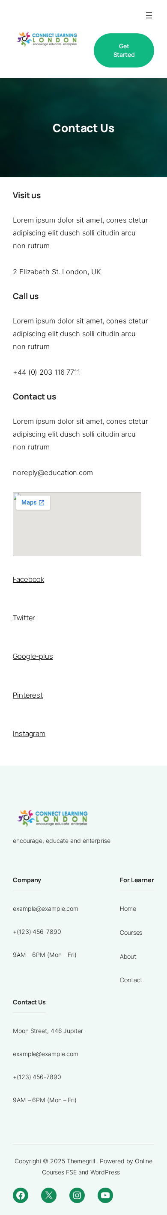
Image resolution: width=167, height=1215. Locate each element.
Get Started (124, 50)
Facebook (28, 579)
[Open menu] (149, 15)
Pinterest (28, 695)
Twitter (24, 617)
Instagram (29, 733)
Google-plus (33, 656)
